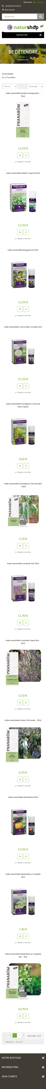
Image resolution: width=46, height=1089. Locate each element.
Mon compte (9, 1076)
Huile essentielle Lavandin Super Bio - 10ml (23, 642)
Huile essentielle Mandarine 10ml (23, 797)
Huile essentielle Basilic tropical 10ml (23, 173)
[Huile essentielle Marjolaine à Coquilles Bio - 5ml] (23, 981)
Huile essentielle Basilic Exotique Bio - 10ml (23, 94)
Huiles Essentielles (22, 65)
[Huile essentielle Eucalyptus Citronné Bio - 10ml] (23, 511)
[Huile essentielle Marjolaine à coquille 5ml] (23, 902)
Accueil (22, 57)
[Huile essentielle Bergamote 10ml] (23, 275)
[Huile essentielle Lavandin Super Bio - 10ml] (23, 668)
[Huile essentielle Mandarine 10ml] (23, 822)
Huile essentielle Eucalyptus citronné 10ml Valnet (23, 405)
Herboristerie (22, 60)
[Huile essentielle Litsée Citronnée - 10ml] (23, 745)
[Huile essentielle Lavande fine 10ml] (23, 588)
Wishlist (34, 28)
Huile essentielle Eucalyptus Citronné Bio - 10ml (23, 485)
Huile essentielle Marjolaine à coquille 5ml (23, 875)
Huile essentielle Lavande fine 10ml (23, 563)
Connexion (40, 2)
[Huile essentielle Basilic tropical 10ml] (23, 198)
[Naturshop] (23, 27)
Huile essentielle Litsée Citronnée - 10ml (23, 720)
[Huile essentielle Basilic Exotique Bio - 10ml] (23, 121)
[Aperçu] (26, 155)
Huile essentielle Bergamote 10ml (23, 250)
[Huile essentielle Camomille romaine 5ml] (23, 351)
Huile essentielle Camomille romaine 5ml (23, 327)
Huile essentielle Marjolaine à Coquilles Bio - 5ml (23, 955)
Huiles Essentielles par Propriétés (22, 70)
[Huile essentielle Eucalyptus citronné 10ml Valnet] (23, 431)
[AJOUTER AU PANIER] (20, 155)
